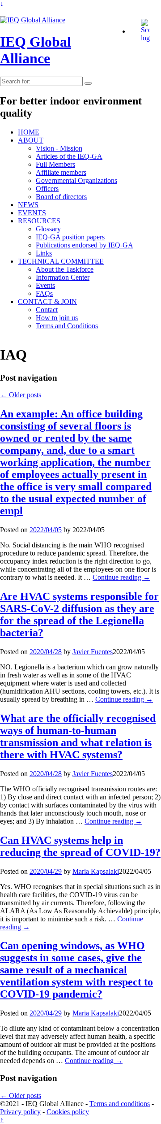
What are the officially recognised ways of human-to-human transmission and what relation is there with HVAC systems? (78, 736)
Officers (47, 188)
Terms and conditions (119, 1103)
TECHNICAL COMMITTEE (61, 261)
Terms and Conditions (67, 326)
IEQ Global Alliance (35, 50)
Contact (47, 309)
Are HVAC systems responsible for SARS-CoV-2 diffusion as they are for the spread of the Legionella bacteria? (79, 614)
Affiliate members (61, 172)
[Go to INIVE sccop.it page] (148, 38)
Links (44, 253)
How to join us (57, 317)
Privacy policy (20, 1111)
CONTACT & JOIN (47, 301)
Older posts (20, 395)
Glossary (48, 229)
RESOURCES (39, 221)
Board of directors (61, 196)
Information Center (62, 277)
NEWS (28, 204)
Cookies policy (68, 1111)
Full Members (55, 164)
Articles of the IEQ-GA (69, 156)
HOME (28, 132)
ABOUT (30, 140)
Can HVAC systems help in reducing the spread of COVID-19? (80, 846)
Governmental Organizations (76, 180)
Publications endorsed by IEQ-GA (84, 245)
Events (45, 285)
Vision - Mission (59, 148)
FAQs (44, 293)
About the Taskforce (64, 269)
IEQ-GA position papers (70, 237)
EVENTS (32, 213)
